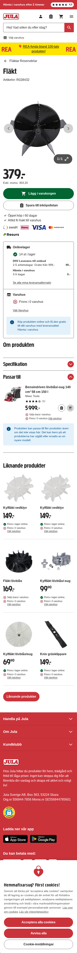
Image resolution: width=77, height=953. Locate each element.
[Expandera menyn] (71, 16)
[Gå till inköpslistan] (51, 16)
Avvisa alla (39, 933)
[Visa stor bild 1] (38, 128)
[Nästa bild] (68, 128)
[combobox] (38, 27)
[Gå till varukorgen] (61, 16)
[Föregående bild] (8, 128)
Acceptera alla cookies (38, 922)
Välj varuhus (16, 37)
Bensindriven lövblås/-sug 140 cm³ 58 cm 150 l (49, 394)
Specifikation (15, 364)
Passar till (12, 377)
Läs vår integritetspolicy (34, 911)
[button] (9, 812)
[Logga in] (40, 16)
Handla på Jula (15, 719)
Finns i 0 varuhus (45, 418)
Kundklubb (12, 744)
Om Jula (10, 732)
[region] (38, 906)
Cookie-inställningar (38, 944)
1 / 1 (60, 159)
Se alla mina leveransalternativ (32, 282)
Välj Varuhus (20, 310)
